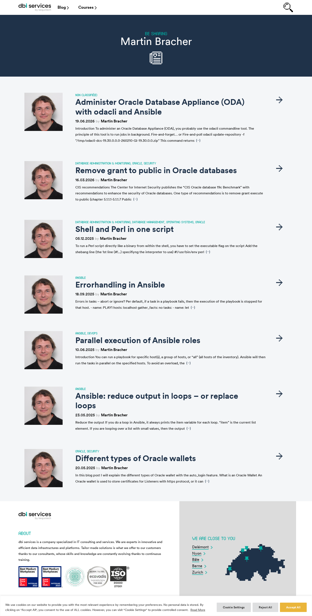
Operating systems (180, 222)
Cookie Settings (234, 607)
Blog (62, 7)
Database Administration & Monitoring (103, 163)
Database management (148, 222)
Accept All (293, 607)
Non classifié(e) (86, 95)
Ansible (80, 277)
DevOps (92, 333)
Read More (197, 610)
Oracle (137, 163)
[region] (156, 606)
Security (150, 163)
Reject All (265, 607)
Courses (86, 7)
